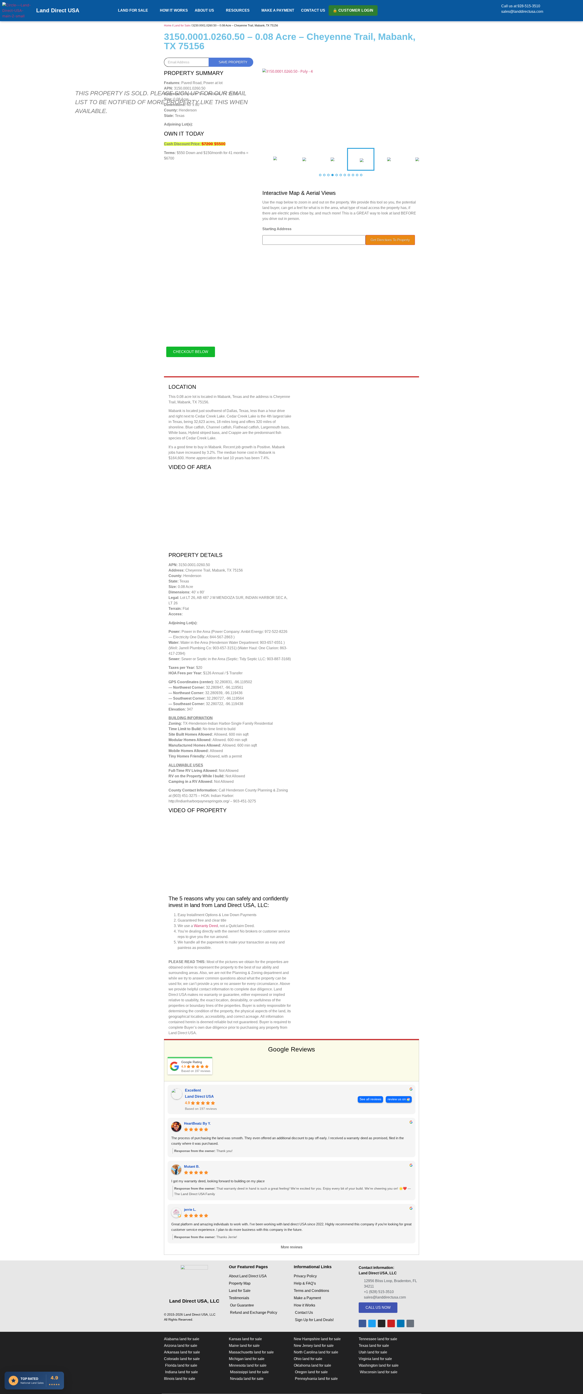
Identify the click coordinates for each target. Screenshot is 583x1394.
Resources (238, 10)
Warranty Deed (206, 926)
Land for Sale (133, 10)
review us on (397, 1099)
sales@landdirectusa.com (522, 11)
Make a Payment (277, 10)
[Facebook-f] (362, 1323)
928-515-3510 (528, 6)
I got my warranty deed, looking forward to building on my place (218, 1181)
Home (167, 25)
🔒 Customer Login (353, 10)
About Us (204, 10)
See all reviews (370, 1099)
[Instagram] (381, 1323)
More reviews (291, 1247)
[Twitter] (372, 1323)
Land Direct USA (57, 10)
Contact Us (313, 10)
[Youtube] (391, 1323)
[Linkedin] (400, 1323)
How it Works (174, 10)
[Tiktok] (410, 1323)
